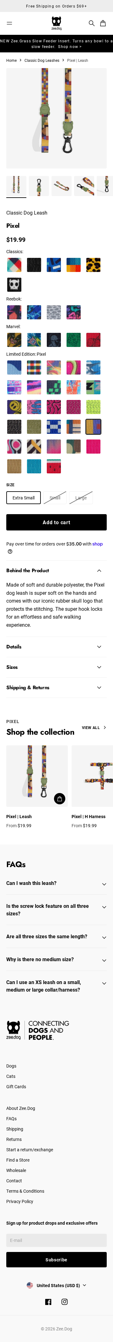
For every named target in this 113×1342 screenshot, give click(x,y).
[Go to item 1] (16, 186)
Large (81, 498)
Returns (14, 1139)
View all (91, 727)
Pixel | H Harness (88, 816)
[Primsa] (74, 265)
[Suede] (54, 312)
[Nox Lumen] (93, 407)
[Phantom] (14, 265)
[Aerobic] (74, 312)
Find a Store (18, 1160)
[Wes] (74, 427)
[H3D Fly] (93, 367)
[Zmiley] (14, 407)
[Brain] (54, 407)
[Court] (14, 312)
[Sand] (14, 466)
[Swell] (14, 367)
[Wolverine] (14, 340)
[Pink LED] (93, 447)
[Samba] (54, 367)
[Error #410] (54, 387)
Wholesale (16, 1170)
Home (11, 60)
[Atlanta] (54, 265)
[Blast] (14, 447)
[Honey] (93, 265)
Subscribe (56, 1260)
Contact (14, 1181)
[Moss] (34, 427)
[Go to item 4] (84, 186)
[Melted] (34, 407)
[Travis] (34, 367)
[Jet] (74, 447)
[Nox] (14, 427)
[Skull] (14, 285)
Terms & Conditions (25, 1191)
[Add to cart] (59, 798)
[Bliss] (54, 447)
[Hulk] (74, 340)
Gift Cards (16, 1086)
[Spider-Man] (93, 340)
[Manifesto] (93, 387)
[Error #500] (34, 387)
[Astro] (54, 427)
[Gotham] (34, 265)
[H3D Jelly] (74, 367)
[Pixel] (93, 427)
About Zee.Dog (20, 1108)
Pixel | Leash (19, 816)
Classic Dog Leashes (41, 60)
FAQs (11, 1118)
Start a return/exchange (29, 1150)
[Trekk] (34, 312)
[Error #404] (74, 387)
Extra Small (24, 498)
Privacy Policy (19, 1201)
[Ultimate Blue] (34, 466)
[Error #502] (14, 387)
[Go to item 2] (39, 186)
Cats (10, 1076)
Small (55, 498)
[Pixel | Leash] (37, 776)
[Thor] (34, 340)
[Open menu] (9, 23)
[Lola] (54, 466)
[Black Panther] (54, 340)
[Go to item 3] (61, 186)
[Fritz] (34, 447)
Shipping (14, 1129)
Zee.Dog (64, 1329)
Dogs (11, 1066)
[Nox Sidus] (74, 407)
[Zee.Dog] (56, 23)
